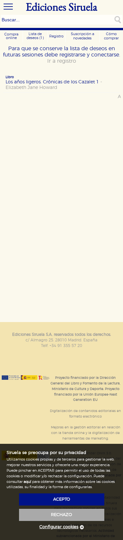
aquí (27, 482)
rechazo (61, 515)
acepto (61, 499)
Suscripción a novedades (82, 36)
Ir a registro (61, 61)
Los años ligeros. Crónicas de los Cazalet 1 (54, 85)
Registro (56, 36)
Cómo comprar (111, 36)
